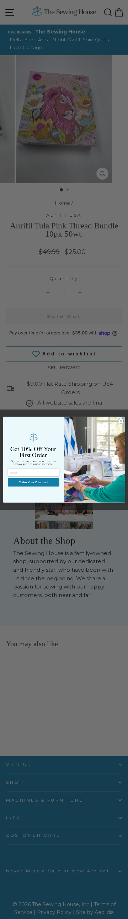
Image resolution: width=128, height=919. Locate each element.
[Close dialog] (120, 420)
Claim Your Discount (33, 482)
